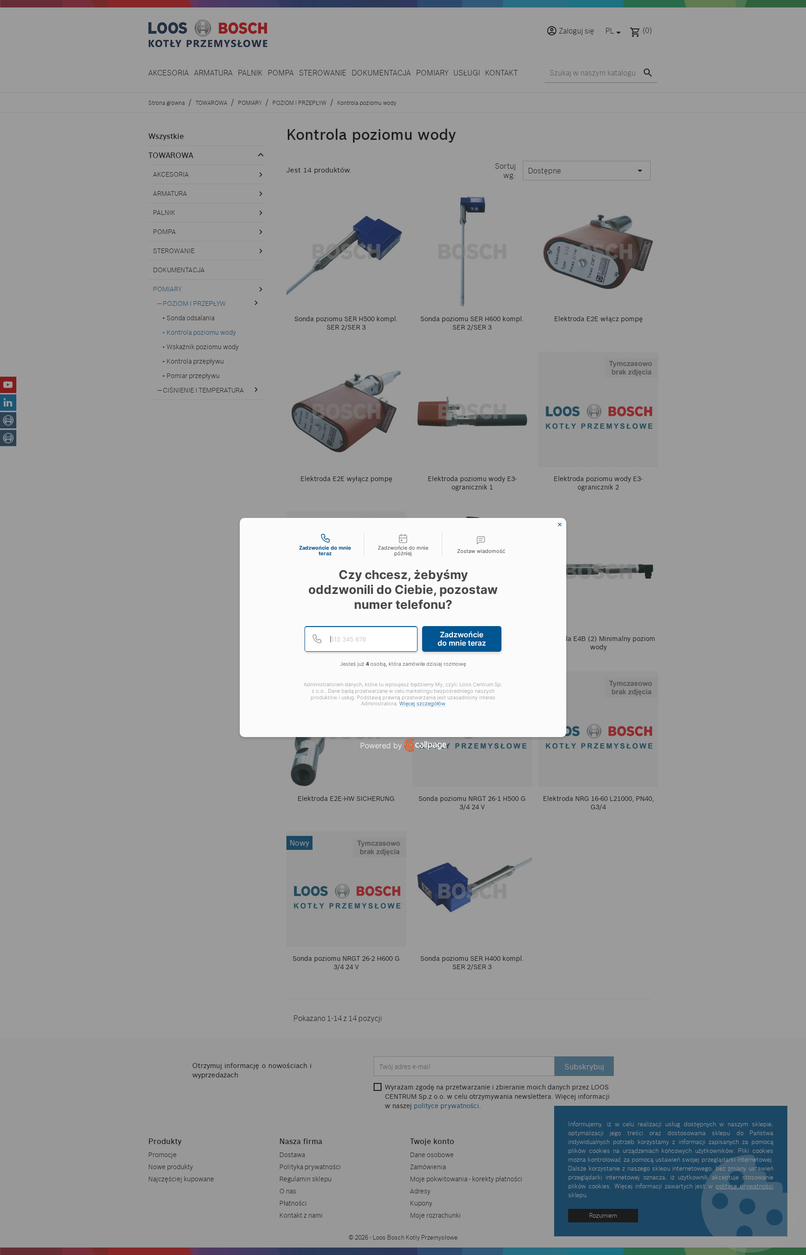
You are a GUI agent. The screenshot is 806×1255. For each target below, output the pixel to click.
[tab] (325, 545)
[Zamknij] (560, 524)
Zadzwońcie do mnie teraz (462, 639)
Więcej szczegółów (422, 704)
